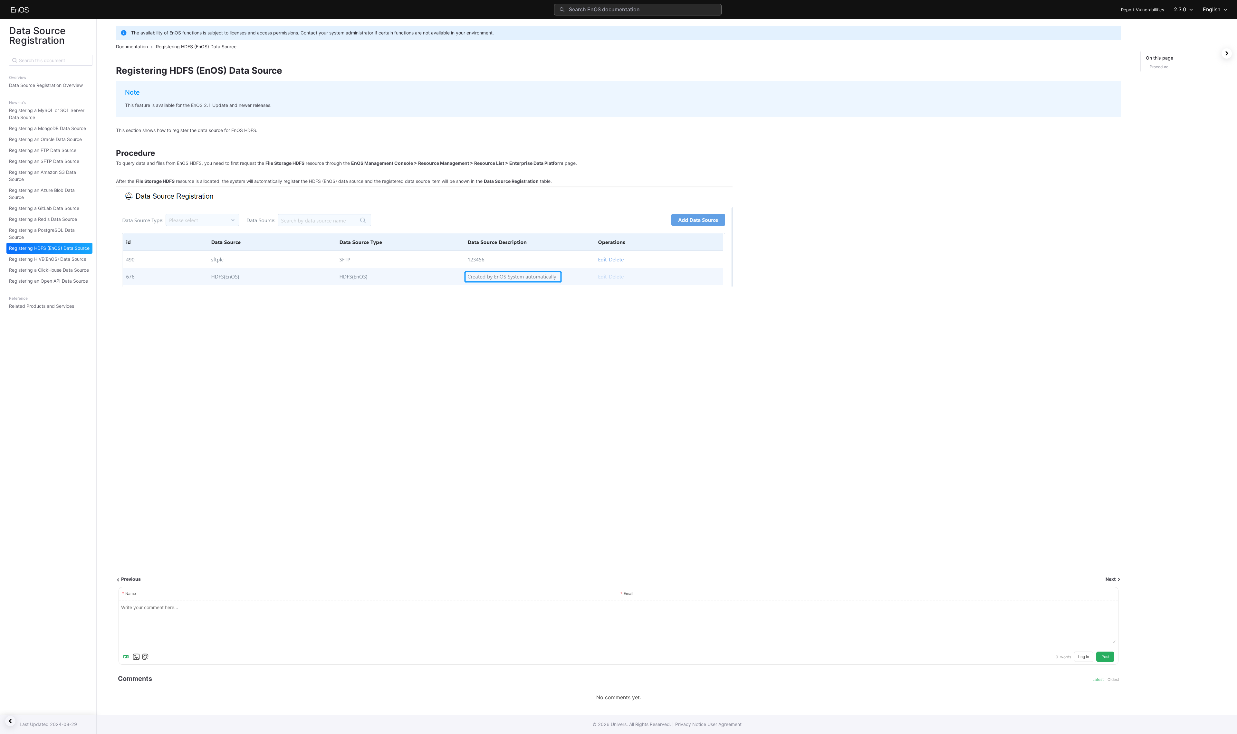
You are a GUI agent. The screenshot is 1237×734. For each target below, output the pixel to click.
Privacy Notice (690, 724)
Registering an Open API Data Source (48, 281)
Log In (1083, 656)
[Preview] (145, 657)
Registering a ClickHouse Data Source (49, 270)
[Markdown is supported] (127, 657)
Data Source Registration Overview (46, 85)
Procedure (1159, 66)
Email (628, 593)
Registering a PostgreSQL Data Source (42, 233)
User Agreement (724, 724)
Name (130, 593)
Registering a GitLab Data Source (44, 208)
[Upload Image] (136, 657)
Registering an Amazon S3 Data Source (42, 175)
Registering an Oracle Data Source (45, 139)
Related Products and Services (41, 306)
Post (1105, 656)
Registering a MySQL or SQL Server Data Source (46, 114)
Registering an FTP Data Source (42, 150)
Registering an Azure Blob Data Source (42, 193)
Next (1111, 579)
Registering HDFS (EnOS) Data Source (49, 248)
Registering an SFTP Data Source (44, 161)
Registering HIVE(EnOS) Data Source (47, 259)
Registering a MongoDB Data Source (47, 128)
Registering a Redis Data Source (43, 219)
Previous (130, 579)
